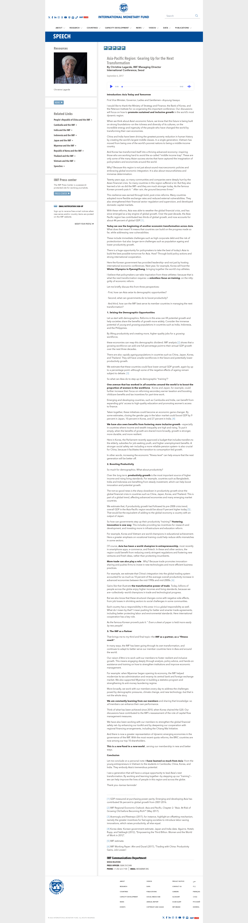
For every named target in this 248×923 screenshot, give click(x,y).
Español (196, 907)
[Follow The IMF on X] (49, 17)
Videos (152, 27)
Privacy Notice (178, 881)
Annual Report (152, 902)
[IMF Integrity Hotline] (76, 17)
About (59, 27)
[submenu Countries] (99, 28)
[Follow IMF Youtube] (65, 17)
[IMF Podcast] (69, 17)
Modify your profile (83, 223)
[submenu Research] (81, 28)
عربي (194, 881)
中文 (194, 886)
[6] (173, 580)
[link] (106, 48)
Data (165, 27)
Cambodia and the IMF (64, 125)
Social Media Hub (153, 897)
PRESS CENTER (61, 193)
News (139, 27)
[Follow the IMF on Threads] (62, 17)
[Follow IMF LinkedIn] (55, 17)
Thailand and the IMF (63, 156)
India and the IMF (62, 130)
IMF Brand (176, 907)
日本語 (195, 897)
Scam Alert (176, 902)
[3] (127, 373)
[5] (189, 510)
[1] (142, 221)
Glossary (176, 897)
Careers (175, 891)
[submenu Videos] (157, 28)
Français (196, 891)
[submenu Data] (170, 28)
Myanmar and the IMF (64, 145)
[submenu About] (64, 28)
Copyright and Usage (155, 907)
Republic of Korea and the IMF (68, 150)
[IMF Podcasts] (183, 917)
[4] (173, 419)
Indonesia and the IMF (64, 135)
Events (122, 907)
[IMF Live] (194, 918)
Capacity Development (117, 27)
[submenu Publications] (190, 28)
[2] (178, 343)
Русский (196, 902)
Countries (92, 27)
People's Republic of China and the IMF (72, 119)
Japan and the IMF (62, 140)
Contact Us (177, 886)
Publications (182, 27)
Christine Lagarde (62, 89)
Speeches (58, 166)
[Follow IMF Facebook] (52, 17)
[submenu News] (143, 28)
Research (75, 27)
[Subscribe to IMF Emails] (73, 17)
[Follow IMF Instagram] (59, 17)
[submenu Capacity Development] (130, 28)
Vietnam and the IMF (63, 161)
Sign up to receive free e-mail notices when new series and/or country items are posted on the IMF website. (74, 214)
